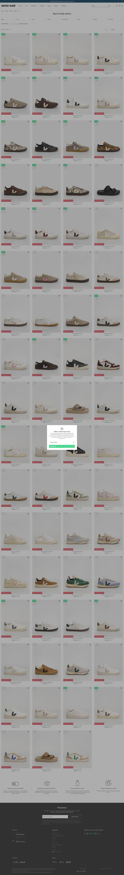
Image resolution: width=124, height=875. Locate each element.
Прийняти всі (53, 446)
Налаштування (53, 442)
